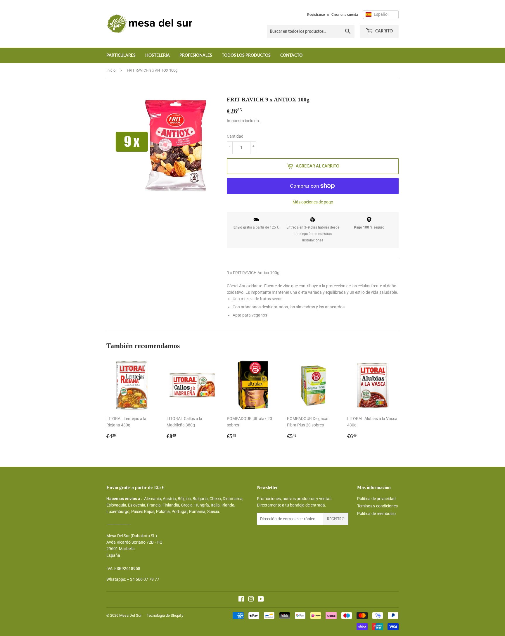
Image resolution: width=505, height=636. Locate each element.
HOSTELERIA (157, 55)
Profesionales (195, 55)
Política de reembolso (376, 513)
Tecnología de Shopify (165, 615)
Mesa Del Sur (130, 615)
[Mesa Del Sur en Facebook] (241, 599)
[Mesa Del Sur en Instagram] (251, 599)
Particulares (121, 55)
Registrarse (316, 15)
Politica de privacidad (376, 498)
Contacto (291, 55)
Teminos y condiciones (377, 506)
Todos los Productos (246, 55)
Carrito (383, 30)
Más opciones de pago (313, 202)
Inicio (110, 70)
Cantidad (235, 136)
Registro (336, 519)
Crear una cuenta (344, 15)
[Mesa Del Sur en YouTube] (261, 599)
